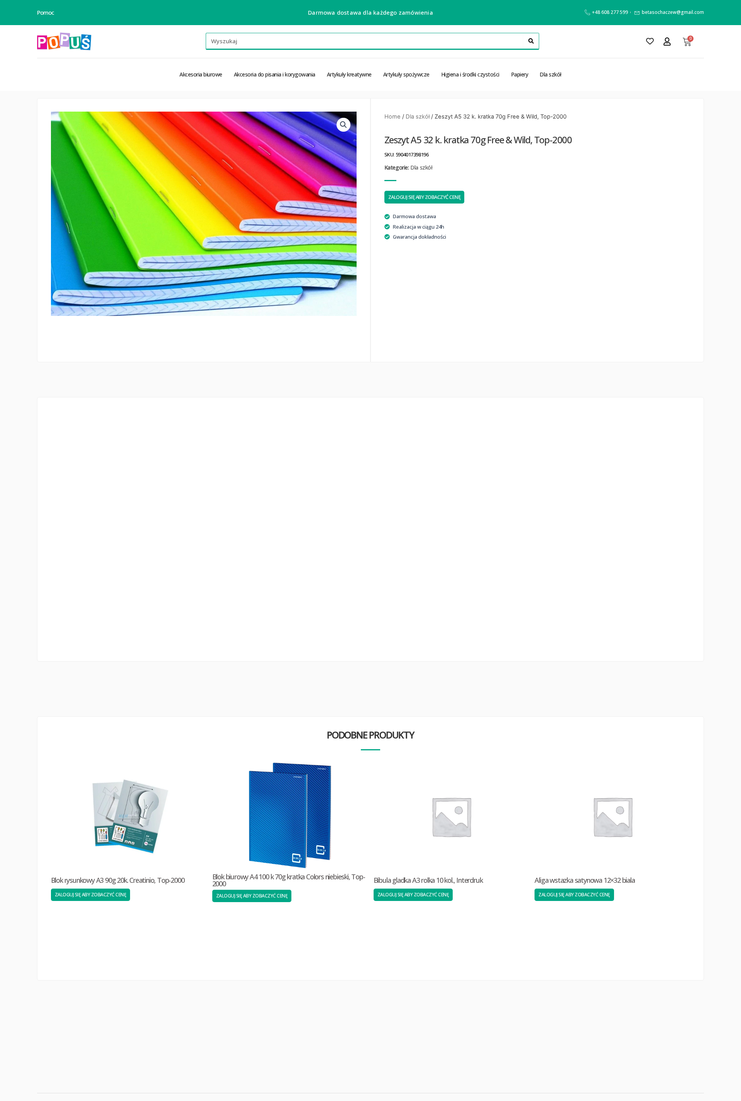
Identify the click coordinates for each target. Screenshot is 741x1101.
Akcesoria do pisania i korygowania (274, 74)
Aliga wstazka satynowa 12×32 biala (584, 880)
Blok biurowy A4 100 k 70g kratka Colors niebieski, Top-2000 (288, 880)
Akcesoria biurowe (200, 74)
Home (392, 116)
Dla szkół (551, 74)
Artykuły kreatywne (349, 74)
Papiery (519, 74)
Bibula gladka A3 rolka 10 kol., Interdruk (428, 880)
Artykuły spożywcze (406, 74)
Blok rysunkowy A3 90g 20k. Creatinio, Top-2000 (117, 880)
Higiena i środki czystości (470, 74)
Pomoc (45, 12)
